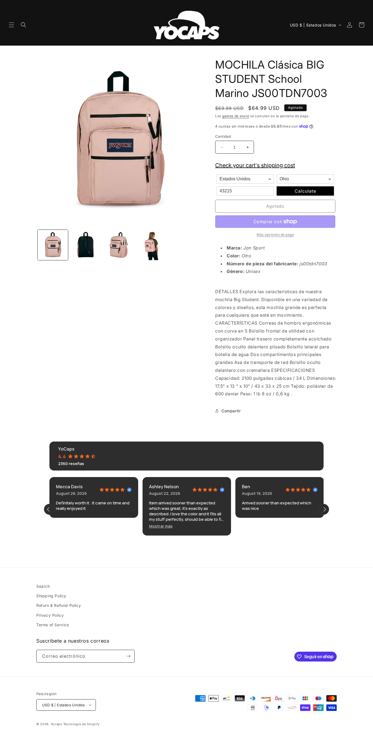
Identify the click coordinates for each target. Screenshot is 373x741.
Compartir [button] (231, 410)
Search (43, 586)
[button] (11, 25)
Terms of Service (52, 624)
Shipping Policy (51, 595)
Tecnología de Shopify (81, 724)
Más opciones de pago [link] (275, 235)
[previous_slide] (49, 509)
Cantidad (223, 136)
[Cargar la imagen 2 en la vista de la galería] (86, 245)
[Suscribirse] (128, 656)
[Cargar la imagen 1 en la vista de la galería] (53, 245)
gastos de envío (235, 116)
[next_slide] (323, 509)
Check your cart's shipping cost (255, 165)
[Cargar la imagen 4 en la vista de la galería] (152, 245)
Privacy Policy (50, 615)
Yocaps (56, 724)
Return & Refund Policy (58, 605)
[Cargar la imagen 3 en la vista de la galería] (119, 245)
